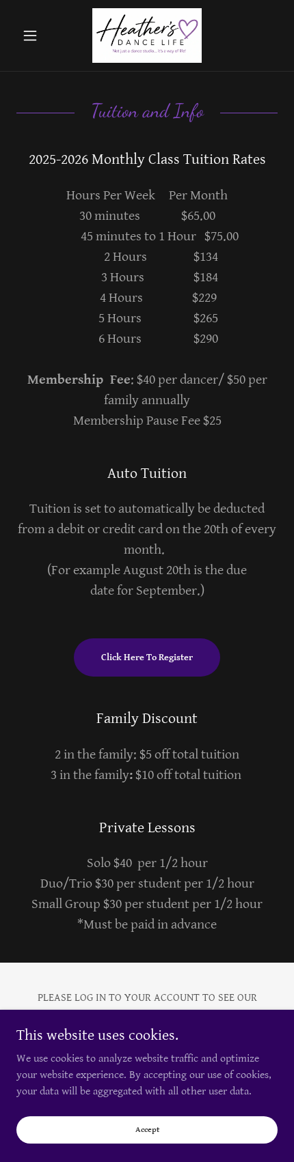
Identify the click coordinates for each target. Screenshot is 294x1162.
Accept (147, 1129)
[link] (147, 35)
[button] (35, 35)
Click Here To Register (147, 657)
